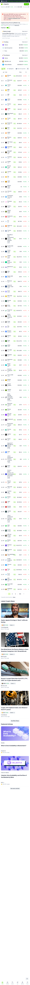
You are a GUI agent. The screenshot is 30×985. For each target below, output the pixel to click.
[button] (15, 721)
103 (20, 593)
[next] (23, 593)
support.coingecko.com (14, 18)
